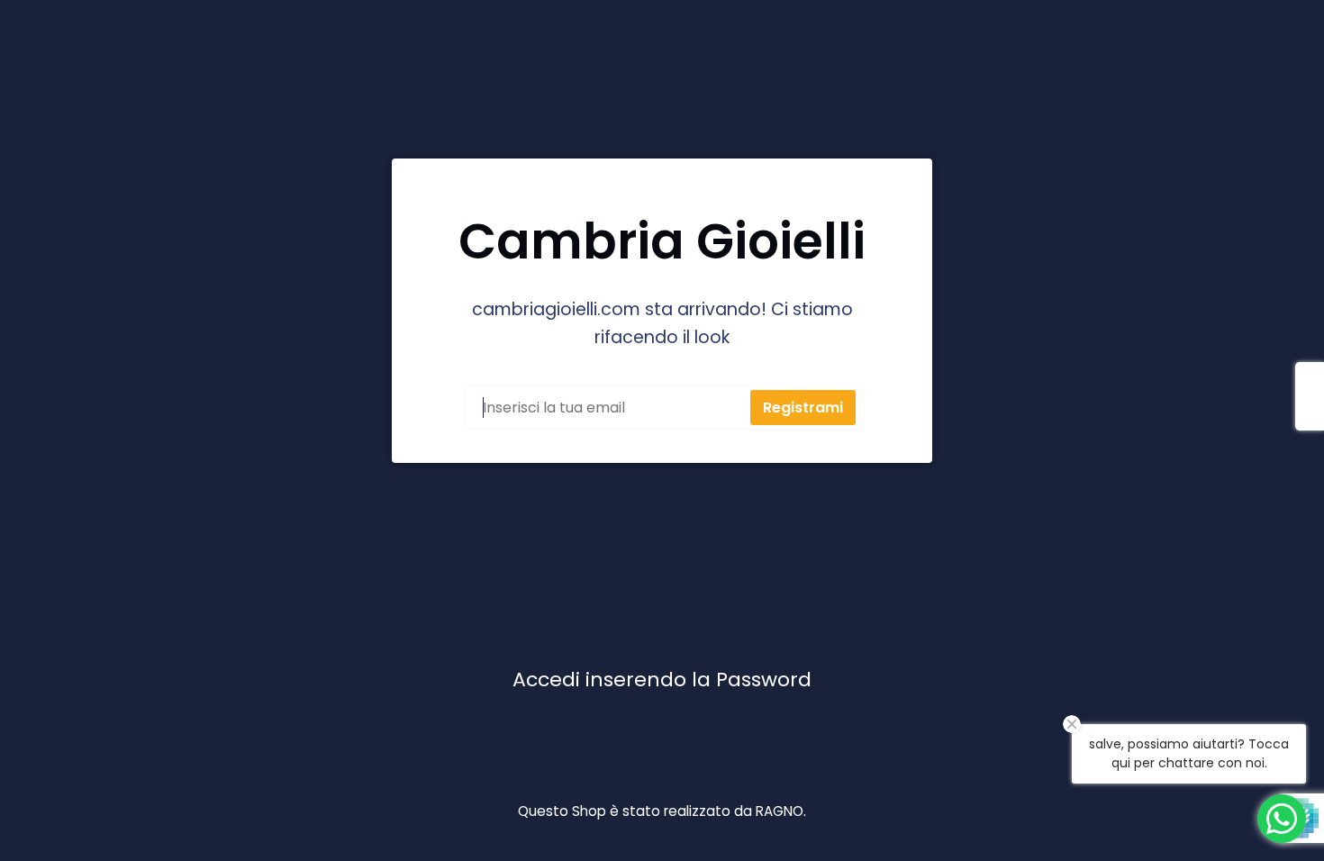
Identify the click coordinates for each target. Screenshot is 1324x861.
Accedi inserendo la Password (662, 679)
